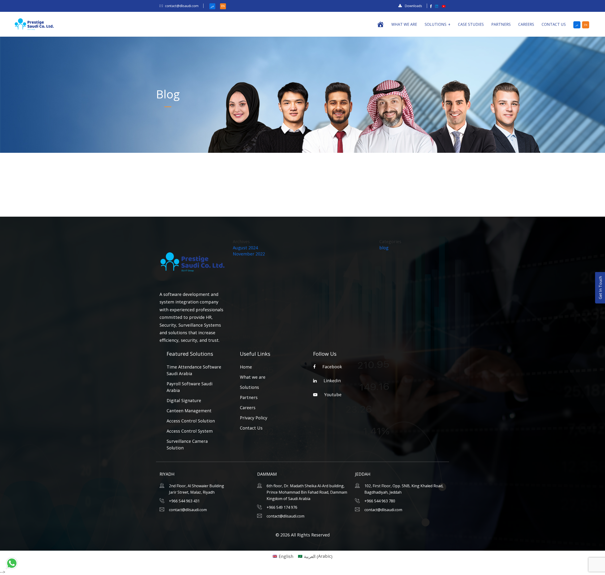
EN (223, 6)
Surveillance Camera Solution (187, 444)
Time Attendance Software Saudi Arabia (194, 370)
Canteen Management (189, 410)
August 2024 (245, 247)
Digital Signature (184, 400)
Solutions (435, 24)
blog (384, 247)
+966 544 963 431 (184, 501)
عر (212, 6)
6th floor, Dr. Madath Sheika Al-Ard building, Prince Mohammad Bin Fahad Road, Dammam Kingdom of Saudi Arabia (307, 492)
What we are (404, 24)
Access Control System (190, 431)
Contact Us (554, 24)
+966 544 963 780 (379, 501)
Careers (526, 24)
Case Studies (471, 24)
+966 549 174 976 (282, 507)
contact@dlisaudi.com (182, 6)
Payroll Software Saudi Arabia (189, 387)
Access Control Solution (191, 421)
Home (246, 367)
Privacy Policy (253, 418)
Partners (501, 24)
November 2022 (249, 254)
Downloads (413, 6)
